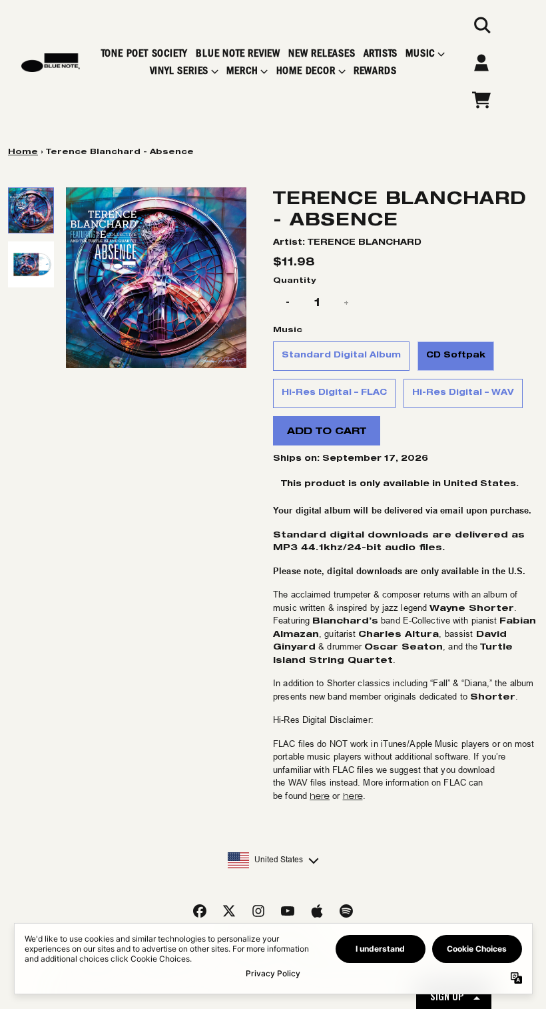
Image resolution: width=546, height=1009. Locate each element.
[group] (31, 210)
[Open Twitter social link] (229, 911)
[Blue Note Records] (50, 63)
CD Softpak (455, 354)
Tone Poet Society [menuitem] (144, 53)
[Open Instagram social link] (258, 911)
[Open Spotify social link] (346, 911)
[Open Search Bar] (481, 25)
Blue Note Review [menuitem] (238, 53)
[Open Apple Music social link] (317, 911)
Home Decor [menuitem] (306, 71)
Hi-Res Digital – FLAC (334, 392)
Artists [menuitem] (381, 53)
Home (23, 151)
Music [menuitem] (420, 53)
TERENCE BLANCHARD (364, 242)
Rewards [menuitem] (375, 71)
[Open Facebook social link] (199, 911)
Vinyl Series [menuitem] (179, 71)
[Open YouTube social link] (287, 911)
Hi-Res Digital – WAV (463, 392)
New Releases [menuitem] (322, 53)
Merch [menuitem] (242, 71)
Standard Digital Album (341, 354)
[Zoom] (156, 277)
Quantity (294, 279)
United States (278, 859)
